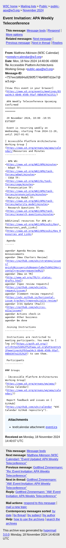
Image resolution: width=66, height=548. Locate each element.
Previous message (18, 42)
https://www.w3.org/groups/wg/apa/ (31, 383)
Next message (42, 38)
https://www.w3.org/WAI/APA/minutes (31, 164)
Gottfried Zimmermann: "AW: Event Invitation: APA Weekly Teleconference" (31, 483)
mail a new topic (16, 507)
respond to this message (40, 503)
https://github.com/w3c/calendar (29, 406)
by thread (20, 515)
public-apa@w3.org (40, 69)
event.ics (51, 427)
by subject (34, 515)
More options (14, 34)
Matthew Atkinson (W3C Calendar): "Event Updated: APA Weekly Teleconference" (32, 459)
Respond (54, 30)
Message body (36, 30)
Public (43, 6)
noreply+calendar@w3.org (24, 56)
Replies (57, 42)
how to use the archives (29, 519)
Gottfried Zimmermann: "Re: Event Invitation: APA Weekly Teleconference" (34, 471)
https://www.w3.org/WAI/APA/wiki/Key (32, 224)
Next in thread (41, 42)
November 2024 (33, 10)
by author (49, 515)
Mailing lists (28, 6)
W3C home (10, 6)
